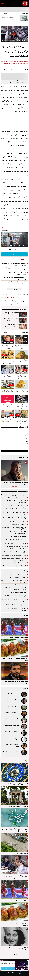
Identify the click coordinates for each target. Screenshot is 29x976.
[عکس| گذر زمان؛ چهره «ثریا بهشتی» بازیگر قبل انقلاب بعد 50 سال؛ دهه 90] (14, 936)
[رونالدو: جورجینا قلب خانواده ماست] (24, 720)
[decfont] (2, 70)
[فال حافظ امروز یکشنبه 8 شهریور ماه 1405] (14, 795)
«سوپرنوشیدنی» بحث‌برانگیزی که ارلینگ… (10, 732)
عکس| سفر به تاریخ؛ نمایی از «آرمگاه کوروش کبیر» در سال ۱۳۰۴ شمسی (14, 540)
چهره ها (25, 688)
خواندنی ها (23, 309)
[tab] (16, 486)
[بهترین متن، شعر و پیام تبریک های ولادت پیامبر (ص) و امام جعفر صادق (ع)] (14, 817)
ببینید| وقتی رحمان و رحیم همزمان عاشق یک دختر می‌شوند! (11, 313)
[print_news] (11, 70)
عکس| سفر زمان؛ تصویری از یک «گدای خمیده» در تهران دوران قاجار (14, 551)
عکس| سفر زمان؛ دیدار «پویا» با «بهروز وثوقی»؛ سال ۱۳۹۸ (14, 566)
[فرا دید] (25, 3)
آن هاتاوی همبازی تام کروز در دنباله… (11, 706)
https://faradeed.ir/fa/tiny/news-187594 (9, 297)
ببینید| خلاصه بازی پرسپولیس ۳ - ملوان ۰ (17, 592)
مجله (26, 615)
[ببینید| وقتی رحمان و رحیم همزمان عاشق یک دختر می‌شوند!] (23, 314)
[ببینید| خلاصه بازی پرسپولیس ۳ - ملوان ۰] (14, 627)
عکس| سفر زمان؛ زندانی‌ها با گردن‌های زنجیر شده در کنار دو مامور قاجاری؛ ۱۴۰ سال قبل (14, 528)
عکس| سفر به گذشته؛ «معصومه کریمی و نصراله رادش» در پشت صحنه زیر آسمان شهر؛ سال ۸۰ (14, 588)
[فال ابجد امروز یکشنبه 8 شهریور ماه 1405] (14, 772)
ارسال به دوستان (8, 301)
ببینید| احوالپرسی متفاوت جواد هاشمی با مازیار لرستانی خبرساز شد (15, 609)
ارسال (14, 451)
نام (27, 431)
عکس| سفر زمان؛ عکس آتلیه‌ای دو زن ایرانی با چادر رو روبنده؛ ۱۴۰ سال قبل (15, 501)
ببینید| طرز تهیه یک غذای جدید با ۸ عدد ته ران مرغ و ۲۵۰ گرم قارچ (14, 596)
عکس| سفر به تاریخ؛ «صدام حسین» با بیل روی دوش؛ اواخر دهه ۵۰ (14, 518)
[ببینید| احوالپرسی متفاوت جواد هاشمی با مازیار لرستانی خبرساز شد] (14, 671)
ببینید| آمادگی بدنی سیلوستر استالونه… (11, 700)
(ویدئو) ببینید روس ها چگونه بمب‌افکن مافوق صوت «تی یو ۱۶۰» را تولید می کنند (14, 283)
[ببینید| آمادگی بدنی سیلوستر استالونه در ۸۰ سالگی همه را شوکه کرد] (23, 320)
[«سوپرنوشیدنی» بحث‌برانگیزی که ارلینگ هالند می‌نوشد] (24, 733)
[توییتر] (3, 294)
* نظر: (27, 441)
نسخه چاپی (13, 304)
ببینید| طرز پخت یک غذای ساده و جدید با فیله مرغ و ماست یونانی (12, 325)
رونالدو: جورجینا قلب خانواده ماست (12, 719)
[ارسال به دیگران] (14, 70)
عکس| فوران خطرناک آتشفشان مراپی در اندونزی (16, 524)
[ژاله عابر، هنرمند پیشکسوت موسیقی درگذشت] (24, 746)
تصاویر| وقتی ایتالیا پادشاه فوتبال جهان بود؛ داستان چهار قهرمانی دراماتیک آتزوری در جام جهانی (14, 547)
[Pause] (2, 246)
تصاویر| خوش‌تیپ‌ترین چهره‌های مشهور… (10, 751)
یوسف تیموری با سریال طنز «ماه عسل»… (10, 725)
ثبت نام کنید (7, 969)
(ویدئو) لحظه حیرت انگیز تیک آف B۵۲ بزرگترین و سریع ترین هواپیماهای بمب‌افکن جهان (14, 264)
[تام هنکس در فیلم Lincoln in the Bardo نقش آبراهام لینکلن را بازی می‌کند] (24, 739)
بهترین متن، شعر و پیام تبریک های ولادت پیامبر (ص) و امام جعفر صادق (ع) (13, 581)
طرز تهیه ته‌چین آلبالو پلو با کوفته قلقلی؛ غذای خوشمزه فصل (14, 555)
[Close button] (28, 960)
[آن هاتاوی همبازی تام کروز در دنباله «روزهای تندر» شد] (24, 707)
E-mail (26, 436)
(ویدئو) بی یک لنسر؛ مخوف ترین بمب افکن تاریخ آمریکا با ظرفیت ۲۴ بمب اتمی (14, 278)
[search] (5, 4)
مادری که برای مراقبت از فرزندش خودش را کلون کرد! (15, 543)
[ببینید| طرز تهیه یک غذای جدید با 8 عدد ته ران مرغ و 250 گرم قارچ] (14, 648)
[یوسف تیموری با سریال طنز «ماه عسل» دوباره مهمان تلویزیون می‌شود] (24, 727)
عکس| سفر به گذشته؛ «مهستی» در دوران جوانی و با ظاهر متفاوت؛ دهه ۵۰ (14, 605)
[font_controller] (7, 70)
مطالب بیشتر (14, 954)
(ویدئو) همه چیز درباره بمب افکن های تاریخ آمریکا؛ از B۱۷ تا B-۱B (14, 269)
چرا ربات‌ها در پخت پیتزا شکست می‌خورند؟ (17, 498)
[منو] (2, 4)
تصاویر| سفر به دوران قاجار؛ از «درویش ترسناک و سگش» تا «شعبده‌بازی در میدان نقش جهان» (14, 559)
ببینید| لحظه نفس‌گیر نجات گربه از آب (18, 536)
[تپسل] (1, 230)
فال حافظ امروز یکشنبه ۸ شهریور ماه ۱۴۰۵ (18, 577)
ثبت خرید (14, 254)
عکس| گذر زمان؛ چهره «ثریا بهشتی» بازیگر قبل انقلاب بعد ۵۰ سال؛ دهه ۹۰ (14, 600)
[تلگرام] (6, 294)
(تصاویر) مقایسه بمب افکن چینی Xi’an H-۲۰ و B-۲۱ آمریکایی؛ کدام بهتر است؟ (15, 273)
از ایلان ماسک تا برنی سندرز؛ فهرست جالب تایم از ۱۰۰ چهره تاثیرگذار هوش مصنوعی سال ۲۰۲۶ (14, 532)
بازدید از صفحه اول (19, 301)
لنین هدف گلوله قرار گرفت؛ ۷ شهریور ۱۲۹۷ (18, 521)
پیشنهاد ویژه (23, 457)
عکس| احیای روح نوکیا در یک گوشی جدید (17, 505)
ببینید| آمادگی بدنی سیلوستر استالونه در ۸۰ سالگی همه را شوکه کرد (11, 319)
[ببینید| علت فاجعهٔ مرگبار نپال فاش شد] (14, 842)
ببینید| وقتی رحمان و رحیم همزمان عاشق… (10, 693)
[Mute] (4, 246)
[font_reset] (4, 70)
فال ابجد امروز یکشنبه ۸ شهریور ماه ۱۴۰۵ (18, 575)
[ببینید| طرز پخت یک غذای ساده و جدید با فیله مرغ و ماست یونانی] (23, 326)
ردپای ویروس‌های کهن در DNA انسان (18, 563)
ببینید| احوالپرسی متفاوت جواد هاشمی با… (10, 712)
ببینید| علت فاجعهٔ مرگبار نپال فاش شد (18, 585)
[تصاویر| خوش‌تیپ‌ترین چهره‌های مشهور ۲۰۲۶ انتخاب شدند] (24, 752)
